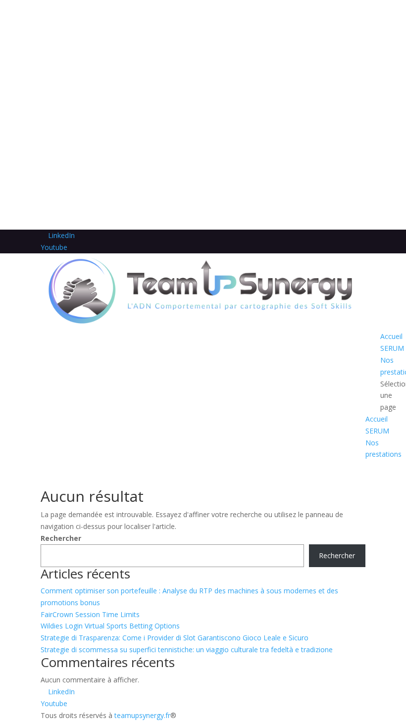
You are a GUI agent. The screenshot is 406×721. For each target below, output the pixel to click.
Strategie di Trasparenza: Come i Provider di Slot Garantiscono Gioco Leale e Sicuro (174, 637)
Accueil (391, 336)
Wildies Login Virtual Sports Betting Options (110, 625)
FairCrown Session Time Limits (90, 614)
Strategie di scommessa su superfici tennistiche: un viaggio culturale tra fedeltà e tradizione (187, 649)
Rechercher (61, 538)
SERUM (392, 348)
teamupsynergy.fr (142, 715)
